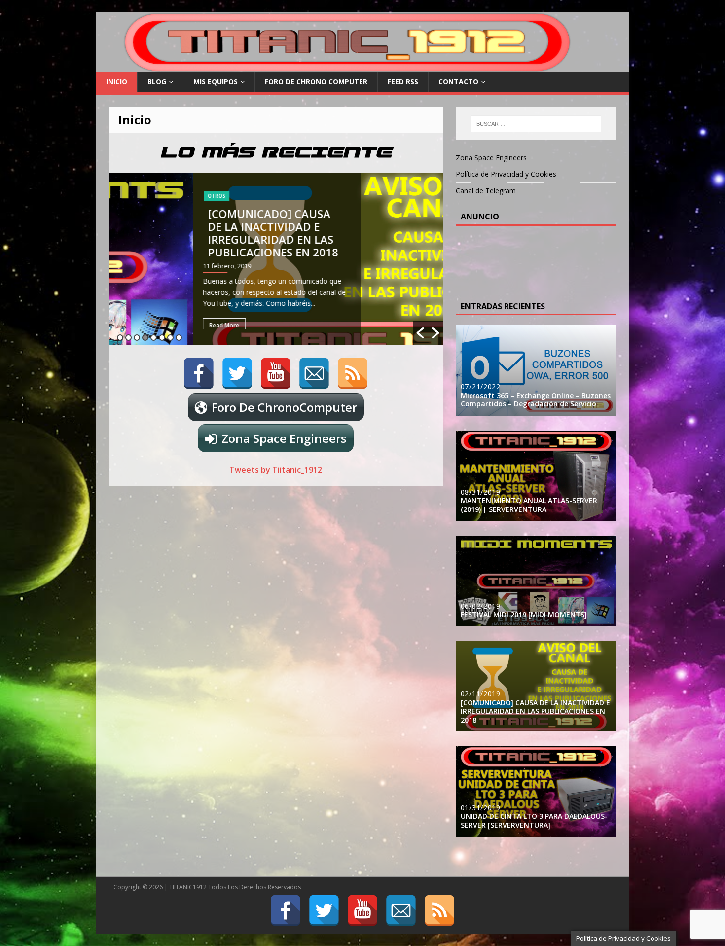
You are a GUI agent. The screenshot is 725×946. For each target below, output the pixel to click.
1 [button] (120, 337)
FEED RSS (403, 81)
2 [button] (128, 337)
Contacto (458, 81)
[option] (276, 259)
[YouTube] (275, 373)
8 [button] (179, 337)
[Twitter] (237, 373)
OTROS (132, 195)
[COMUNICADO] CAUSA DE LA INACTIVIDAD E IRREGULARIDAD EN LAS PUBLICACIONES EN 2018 (188, 232)
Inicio (116, 81)
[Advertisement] (539, 260)
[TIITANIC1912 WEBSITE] (348, 66)
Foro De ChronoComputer (284, 407)
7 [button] (170, 337)
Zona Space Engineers (284, 438)
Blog (156, 81)
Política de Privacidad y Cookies (506, 174)
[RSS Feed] (352, 373)
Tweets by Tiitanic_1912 (275, 469)
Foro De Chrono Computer (316, 81)
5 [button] (153, 337)
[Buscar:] (536, 123)
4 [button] (145, 337)
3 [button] (137, 337)
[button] (420, 333)
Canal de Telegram (486, 190)
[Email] (314, 373)
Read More (140, 325)
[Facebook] (199, 373)
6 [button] (162, 337)
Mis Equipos (215, 81)
